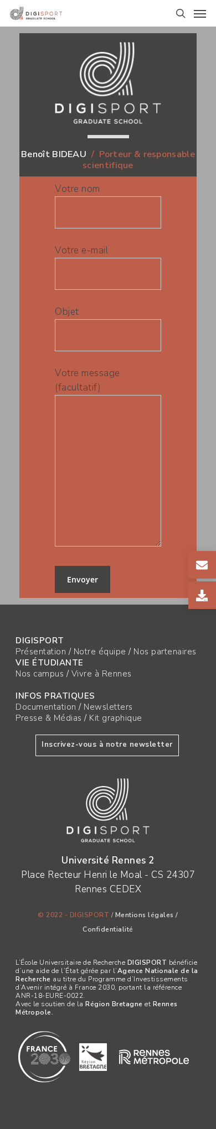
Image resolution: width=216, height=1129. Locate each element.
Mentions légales (144, 915)
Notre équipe (100, 651)
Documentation (46, 706)
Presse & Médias (49, 718)
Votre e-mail (81, 250)
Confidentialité (108, 929)
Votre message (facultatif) (87, 380)
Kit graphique (115, 718)
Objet (67, 311)
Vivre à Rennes (101, 673)
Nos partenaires (165, 651)
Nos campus (40, 673)
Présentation (41, 651)
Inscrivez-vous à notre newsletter (107, 745)
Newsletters (108, 706)
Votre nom (77, 189)
